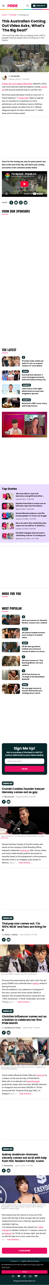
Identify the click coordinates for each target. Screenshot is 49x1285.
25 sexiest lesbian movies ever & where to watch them (33, 635)
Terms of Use (6, 1267)
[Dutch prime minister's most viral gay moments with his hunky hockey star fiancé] (11, 375)
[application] (24, 424)
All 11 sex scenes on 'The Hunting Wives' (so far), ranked (32, 663)
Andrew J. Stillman (11, 935)
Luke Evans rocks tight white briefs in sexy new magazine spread (33, 391)
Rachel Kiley (8, 1166)
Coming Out (23, 15)
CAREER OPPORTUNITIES (29, 1261)
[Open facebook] (13, 1276)
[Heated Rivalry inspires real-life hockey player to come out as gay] (8, 515)
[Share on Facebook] (11, 203)
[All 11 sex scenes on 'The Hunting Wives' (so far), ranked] (11, 660)
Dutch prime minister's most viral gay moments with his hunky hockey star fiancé (34, 378)
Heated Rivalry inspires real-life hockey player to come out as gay (31, 514)
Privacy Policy (35, 1264)
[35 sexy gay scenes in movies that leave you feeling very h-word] (11, 688)
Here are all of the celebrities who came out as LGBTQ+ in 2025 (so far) (31, 525)
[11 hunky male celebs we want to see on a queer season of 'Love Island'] (11, 361)
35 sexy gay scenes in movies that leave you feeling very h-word (32, 690)
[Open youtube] (36, 1276)
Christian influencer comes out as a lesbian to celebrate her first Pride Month (24, 1020)
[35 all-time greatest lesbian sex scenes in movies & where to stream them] (11, 647)
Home (4, 15)
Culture (25, 371)
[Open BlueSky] (19, 1276)
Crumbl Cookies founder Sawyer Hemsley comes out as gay (23, 790)
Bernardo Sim (9, 797)
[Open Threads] (24, 1276)
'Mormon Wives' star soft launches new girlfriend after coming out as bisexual (29, 496)
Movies (25, 629)
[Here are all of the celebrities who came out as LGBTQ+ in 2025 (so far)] (8, 525)
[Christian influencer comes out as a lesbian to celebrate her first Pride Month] (24, 1051)
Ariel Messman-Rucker (12, 1028)
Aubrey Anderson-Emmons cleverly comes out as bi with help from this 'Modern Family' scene (24, 1158)
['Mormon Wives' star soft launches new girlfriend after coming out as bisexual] (8, 496)
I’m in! (24, 769)
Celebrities (26, 385)
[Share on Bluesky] (25, 203)
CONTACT (14, 1261)
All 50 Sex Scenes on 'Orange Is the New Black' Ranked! (33, 676)
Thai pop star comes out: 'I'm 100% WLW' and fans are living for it (24, 927)
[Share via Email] (16, 203)
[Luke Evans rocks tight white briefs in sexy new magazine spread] (11, 389)
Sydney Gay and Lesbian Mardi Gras (17, 84)
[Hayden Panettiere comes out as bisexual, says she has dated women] (8, 506)
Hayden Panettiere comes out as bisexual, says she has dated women (31, 506)
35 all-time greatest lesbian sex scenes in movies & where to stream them (34, 650)
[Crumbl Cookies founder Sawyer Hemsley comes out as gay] (24, 820)
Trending (12, 15)
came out (40, 1075)
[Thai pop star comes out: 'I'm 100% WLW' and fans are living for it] (24, 958)
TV (23, 357)
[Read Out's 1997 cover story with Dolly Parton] (11, 402)
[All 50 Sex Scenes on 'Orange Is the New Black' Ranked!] (11, 674)
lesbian (36, 983)
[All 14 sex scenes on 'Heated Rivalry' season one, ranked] (11, 619)
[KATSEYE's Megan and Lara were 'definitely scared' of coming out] (8, 535)
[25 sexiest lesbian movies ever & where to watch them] (11, 633)
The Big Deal (23, 98)
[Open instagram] (30, 1276)
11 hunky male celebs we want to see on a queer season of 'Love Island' (33, 363)
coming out (24, 850)
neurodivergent (33, 1081)
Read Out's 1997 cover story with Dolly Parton (34, 404)
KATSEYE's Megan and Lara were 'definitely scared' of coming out (31, 534)
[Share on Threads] (21, 203)
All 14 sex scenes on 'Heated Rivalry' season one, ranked (34, 621)
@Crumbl (4, 838)
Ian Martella (15, 76)
